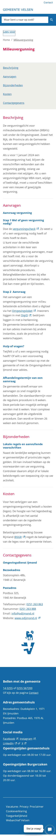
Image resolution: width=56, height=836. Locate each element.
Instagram (28, 738)
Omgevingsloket (24, 311)
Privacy (24, 806)
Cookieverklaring (16, 811)
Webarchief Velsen (17, 820)
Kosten (7, 94)
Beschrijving (10, 67)
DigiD (26, 315)
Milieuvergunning (23, 40)
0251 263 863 (34, 604)
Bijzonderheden (13, 85)
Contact (48, 2)
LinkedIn (10, 743)
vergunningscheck (26, 229)
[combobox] (25, 20)
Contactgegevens (13, 103)
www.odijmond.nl (27, 618)
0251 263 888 (28, 609)
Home (6, 40)
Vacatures (12, 806)
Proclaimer (36, 806)
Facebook (10, 738)
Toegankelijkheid (16, 816)
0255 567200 (24, 688)
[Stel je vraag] (49, 829)
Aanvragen (9, 76)
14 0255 (8, 688)
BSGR (20, 537)
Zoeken (52, 20)
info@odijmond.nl (22, 613)
